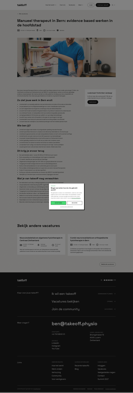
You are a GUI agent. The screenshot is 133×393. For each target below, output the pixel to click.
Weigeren (74, 203)
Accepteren (58, 203)
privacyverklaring (76, 198)
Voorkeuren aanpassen (66, 206)
